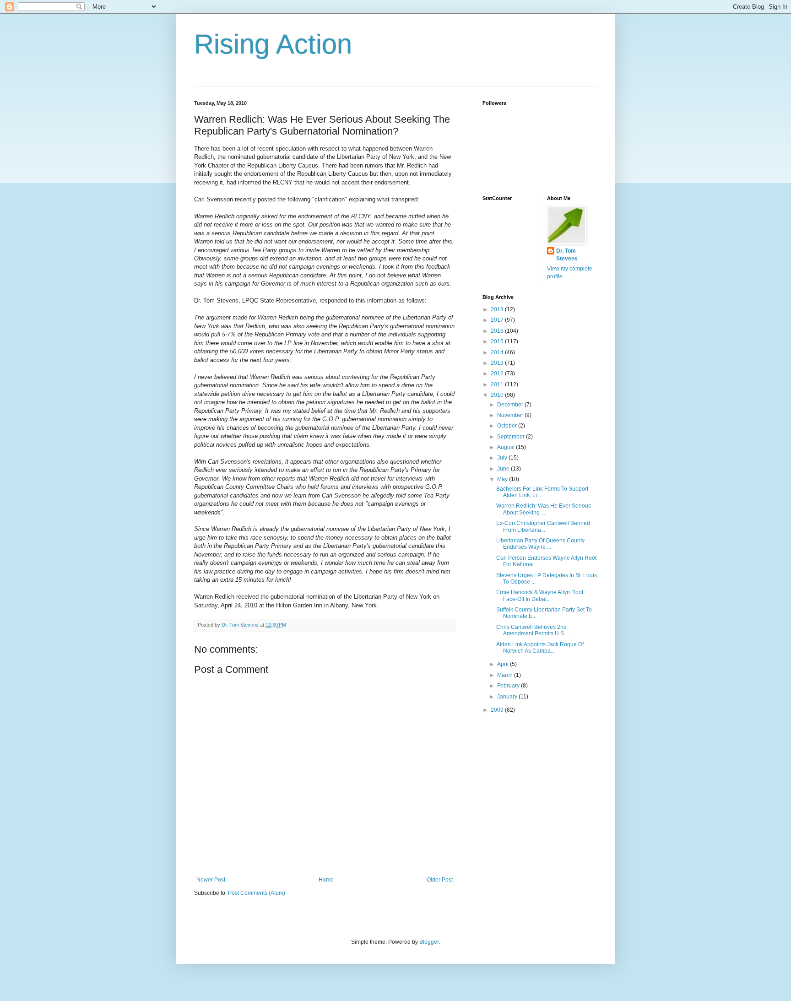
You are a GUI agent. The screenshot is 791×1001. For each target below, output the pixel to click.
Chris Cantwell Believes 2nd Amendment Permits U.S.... (532, 630)
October (507, 425)
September (511, 436)
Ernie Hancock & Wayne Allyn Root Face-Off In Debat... (539, 595)
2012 (498, 373)
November (511, 415)
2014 (498, 352)
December (511, 404)
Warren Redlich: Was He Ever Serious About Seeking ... (543, 509)
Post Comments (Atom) (256, 893)
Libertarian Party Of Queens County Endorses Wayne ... (540, 543)
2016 (498, 331)
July (503, 458)
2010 (498, 395)
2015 (498, 341)
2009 (498, 710)
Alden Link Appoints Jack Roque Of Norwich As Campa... (540, 647)
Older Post (440, 880)
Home (326, 880)
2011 (498, 384)
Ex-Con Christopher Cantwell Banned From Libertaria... (543, 526)
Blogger (429, 942)
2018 (498, 309)
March (505, 675)
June (504, 468)
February (509, 685)
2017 (498, 320)
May (503, 479)
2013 (498, 363)
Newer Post (210, 880)
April (503, 664)
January (508, 696)
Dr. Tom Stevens (567, 255)
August (506, 447)
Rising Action (273, 44)
